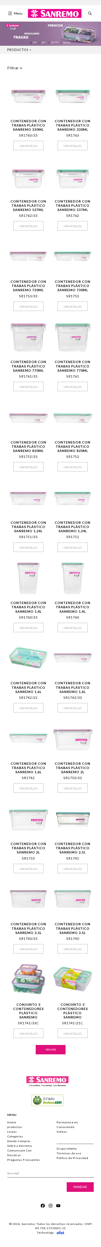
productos (14, 1127)
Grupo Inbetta (67, 1148)
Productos (17, 50)
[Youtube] (58, 1206)
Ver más (50, 1049)
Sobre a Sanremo (19, 1146)
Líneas (12, 1131)
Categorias (15, 1136)
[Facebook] (43, 1206)
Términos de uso (69, 1153)
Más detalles (28, 145)
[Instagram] (50, 1206)
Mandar (80, 1187)
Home (11, 1122)
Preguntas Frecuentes (23, 1160)
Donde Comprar (19, 1141)
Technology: (46, 1232)
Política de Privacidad (72, 1158)
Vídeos (62, 1131)
